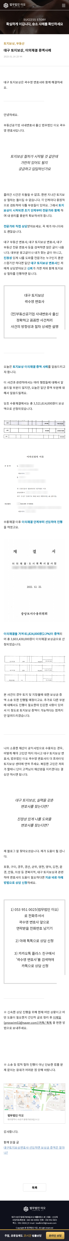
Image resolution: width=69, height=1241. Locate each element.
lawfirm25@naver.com (46, 1222)
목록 (34, 1187)
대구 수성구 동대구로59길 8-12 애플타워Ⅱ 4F (28, 1216)
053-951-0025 (51, 1219)
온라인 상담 (55, 1235)
